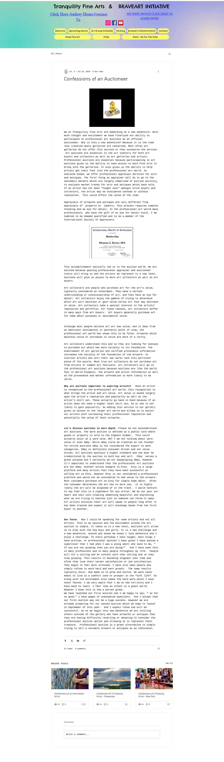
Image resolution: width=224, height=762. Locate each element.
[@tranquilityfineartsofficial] (120, 22)
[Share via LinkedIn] (78, 640)
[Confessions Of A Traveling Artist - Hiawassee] (112, 678)
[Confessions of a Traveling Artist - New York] (154, 678)
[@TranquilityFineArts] (108, 22)
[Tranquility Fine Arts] (114, 22)
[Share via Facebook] (65, 640)
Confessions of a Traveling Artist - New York (151, 695)
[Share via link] (84, 640)
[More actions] (158, 71)
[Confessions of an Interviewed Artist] (70, 678)
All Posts (56, 54)
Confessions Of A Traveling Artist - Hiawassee (109, 695)
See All (169, 663)
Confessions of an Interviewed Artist (69, 695)
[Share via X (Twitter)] (71, 640)
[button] (169, 54)
